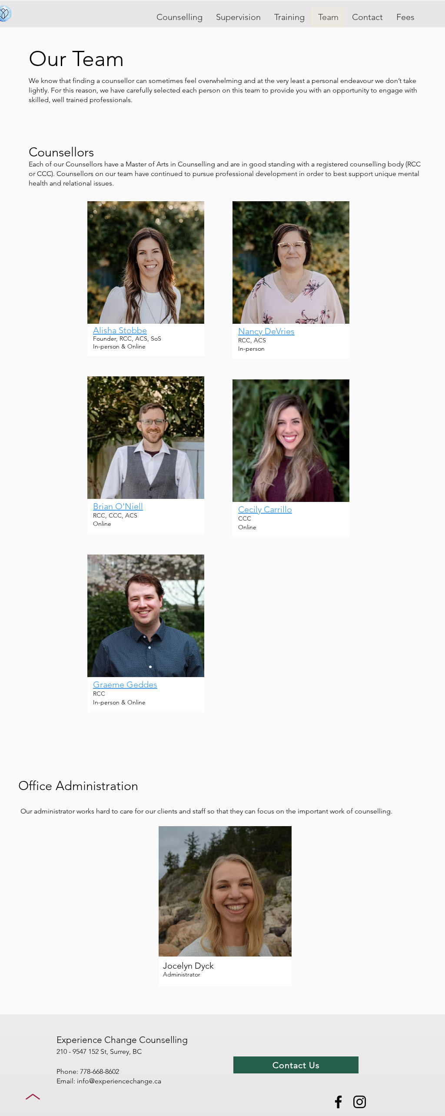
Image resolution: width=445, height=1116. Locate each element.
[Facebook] (338, 1101)
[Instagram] (359, 1101)
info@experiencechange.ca (119, 1081)
